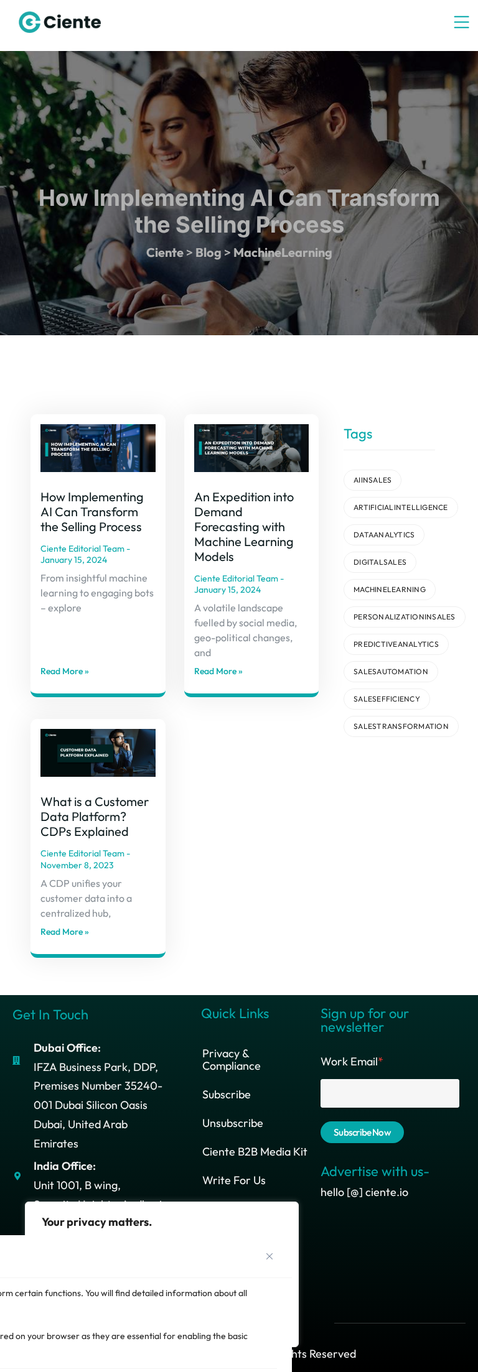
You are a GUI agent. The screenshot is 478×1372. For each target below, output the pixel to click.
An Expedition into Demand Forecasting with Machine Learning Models (244, 526)
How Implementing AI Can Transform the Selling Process (92, 511)
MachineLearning (390, 589)
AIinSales (372, 479)
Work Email (352, 1061)
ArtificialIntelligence (401, 507)
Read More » (64, 671)
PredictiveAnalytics (396, 644)
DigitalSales (380, 562)
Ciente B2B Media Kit (254, 1151)
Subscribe (226, 1094)
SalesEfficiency (387, 698)
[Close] (269, 1256)
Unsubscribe (232, 1123)
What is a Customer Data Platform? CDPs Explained (94, 816)
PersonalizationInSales (405, 616)
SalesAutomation (391, 671)
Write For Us (234, 1180)
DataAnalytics (384, 534)
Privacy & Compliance (231, 1059)
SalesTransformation (401, 726)
